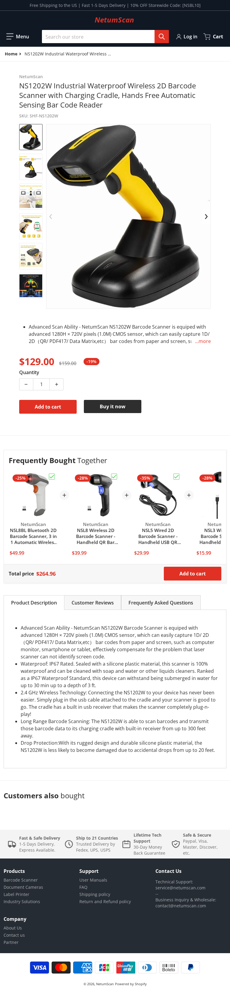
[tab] (34, 602)
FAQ (83, 887)
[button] (18, 36)
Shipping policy (94, 894)
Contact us (14, 935)
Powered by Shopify (131, 984)
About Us (13, 928)
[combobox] (103, 36)
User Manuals (93, 880)
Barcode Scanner (21, 880)
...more (203, 341)
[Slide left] (50, 216)
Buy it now (112, 406)
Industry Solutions (22, 901)
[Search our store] (162, 36)
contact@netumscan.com (180, 906)
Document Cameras (23, 887)
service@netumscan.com (180, 888)
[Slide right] (206, 216)
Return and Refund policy (105, 901)
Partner (11, 942)
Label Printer (16, 894)
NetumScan (105, 984)
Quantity (29, 372)
